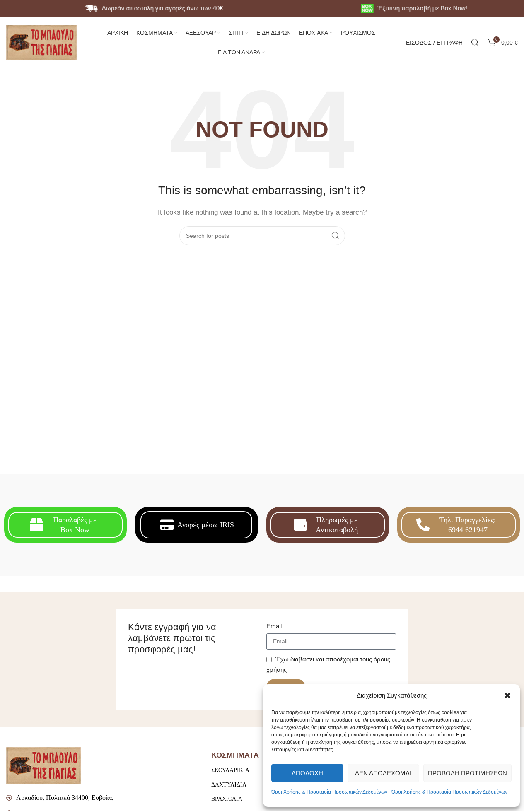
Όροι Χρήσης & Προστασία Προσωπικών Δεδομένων (329, 792)
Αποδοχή (307, 773)
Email (274, 626)
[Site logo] (41, 41)
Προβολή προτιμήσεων (467, 773)
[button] (507, 695)
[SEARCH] (335, 235)
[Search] (475, 42)
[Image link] (43, 765)
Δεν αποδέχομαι (383, 773)
